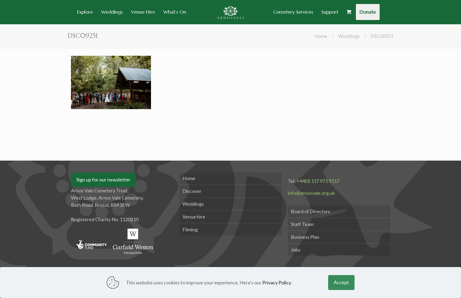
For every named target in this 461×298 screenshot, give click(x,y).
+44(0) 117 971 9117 (317, 181)
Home (321, 36)
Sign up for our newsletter (103, 179)
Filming (190, 229)
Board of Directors (310, 211)
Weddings (349, 36)
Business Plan (305, 237)
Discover (191, 191)
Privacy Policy (276, 282)
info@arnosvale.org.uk (311, 193)
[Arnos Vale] (230, 12)
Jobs (295, 250)
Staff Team (302, 224)
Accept (341, 282)
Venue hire (193, 217)
